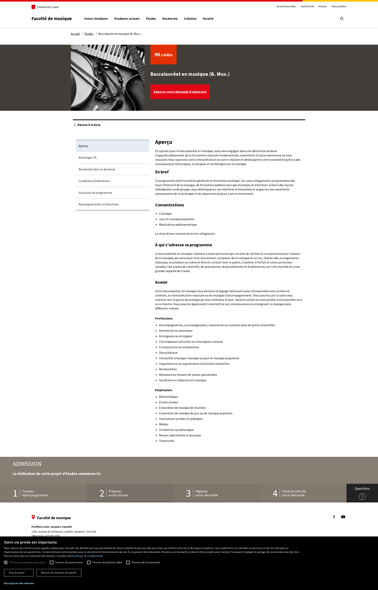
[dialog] (189, 563)
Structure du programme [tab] (95, 193)
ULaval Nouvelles (286, 6)
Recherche (170, 18)
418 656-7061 (52, 536)
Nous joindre (339, 6)
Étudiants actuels (127, 18)
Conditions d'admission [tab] (94, 181)
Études (151, 18)
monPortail (307, 6)
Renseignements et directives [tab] (99, 204)
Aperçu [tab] (83, 146)
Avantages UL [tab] (88, 157)
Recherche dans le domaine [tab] (97, 169)
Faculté (208, 18)
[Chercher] (341, 18)
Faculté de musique (52, 18)
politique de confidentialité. (88, 556)
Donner (323, 6)
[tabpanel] (228, 291)
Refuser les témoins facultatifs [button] (59, 572)
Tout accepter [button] (17, 572)
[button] (19, 583)
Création (190, 18)
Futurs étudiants (96, 18)
